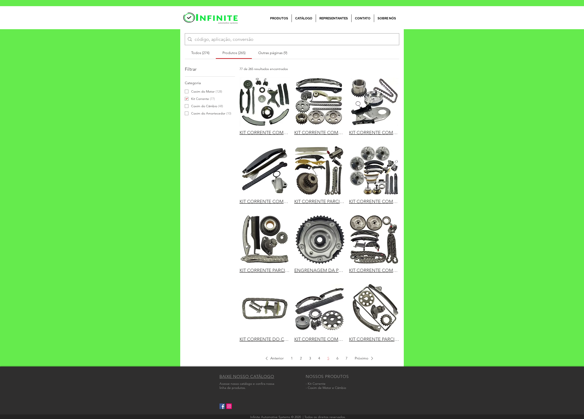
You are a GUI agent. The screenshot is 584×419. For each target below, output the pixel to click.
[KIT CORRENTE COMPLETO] (374, 101)
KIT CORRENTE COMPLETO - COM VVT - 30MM (319, 339)
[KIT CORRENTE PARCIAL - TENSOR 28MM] (374, 308)
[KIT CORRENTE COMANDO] (265, 101)
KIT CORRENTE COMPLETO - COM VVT (374, 201)
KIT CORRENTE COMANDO (265, 132)
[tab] (200, 53)
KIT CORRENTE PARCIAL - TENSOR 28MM (374, 339)
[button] (274, 358)
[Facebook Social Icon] (222, 406)
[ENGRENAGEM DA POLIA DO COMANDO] (319, 239)
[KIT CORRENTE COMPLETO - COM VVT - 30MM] (319, 308)
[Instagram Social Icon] (229, 406)
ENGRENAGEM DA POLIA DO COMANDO (319, 270)
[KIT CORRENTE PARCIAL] (319, 170)
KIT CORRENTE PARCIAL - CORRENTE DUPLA (265, 270)
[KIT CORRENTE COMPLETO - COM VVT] (374, 170)
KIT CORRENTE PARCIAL (319, 201)
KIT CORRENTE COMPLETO (374, 132)
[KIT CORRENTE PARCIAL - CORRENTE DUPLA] (265, 239)
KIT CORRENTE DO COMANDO (265, 339)
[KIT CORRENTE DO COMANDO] (265, 308)
